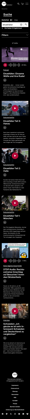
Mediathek (4, 9)
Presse (15, 403)
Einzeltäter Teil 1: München (11, 217)
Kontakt (15, 400)
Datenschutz (15, 388)
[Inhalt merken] (4, 80)
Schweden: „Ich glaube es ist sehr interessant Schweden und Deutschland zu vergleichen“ (13, 329)
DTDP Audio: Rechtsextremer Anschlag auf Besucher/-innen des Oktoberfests (14, 273)
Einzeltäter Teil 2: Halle (12, 169)
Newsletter (15, 394)
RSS (15, 397)
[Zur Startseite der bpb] (7, 5)
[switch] (10, 20)
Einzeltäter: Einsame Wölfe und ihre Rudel (13, 74)
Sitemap (15, 391)
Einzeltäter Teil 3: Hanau (12, 122)
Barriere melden (15, 406)
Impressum (15, 385)
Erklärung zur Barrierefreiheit (15, 410)
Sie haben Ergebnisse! (13, 28)
